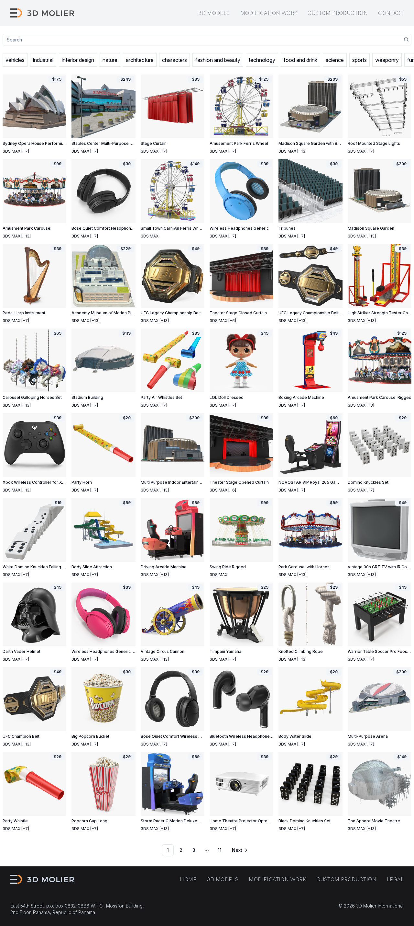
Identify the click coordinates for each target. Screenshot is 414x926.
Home (188, 879)
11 (220, 850)
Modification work (269, 13)
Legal (395, 879)
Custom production (338, 13)
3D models (214, 13)
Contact (391, 13)
